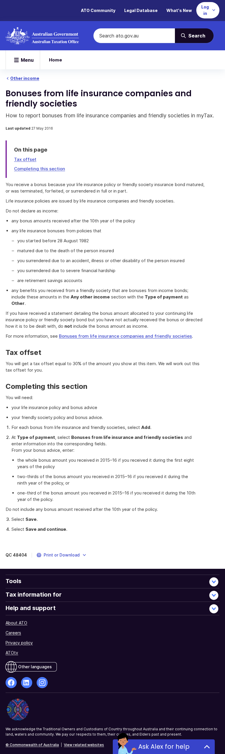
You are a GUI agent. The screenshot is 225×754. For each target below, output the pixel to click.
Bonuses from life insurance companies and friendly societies (125, 336)
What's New (179, 10)
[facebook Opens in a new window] (11, 682)
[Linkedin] (26, 682)
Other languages (35, 666)
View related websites (84, 745)
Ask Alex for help (164, 746)
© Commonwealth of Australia (32, 745)
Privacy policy (19, 642)
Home (55, 60)
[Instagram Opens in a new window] (42, 682)
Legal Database (141, 10)
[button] (61, 555)
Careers (13, 632)
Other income (24, 78)
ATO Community (98, 10)
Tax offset (25, 159)
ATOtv (12, 652)
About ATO (16, 622)
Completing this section (39, 168)
